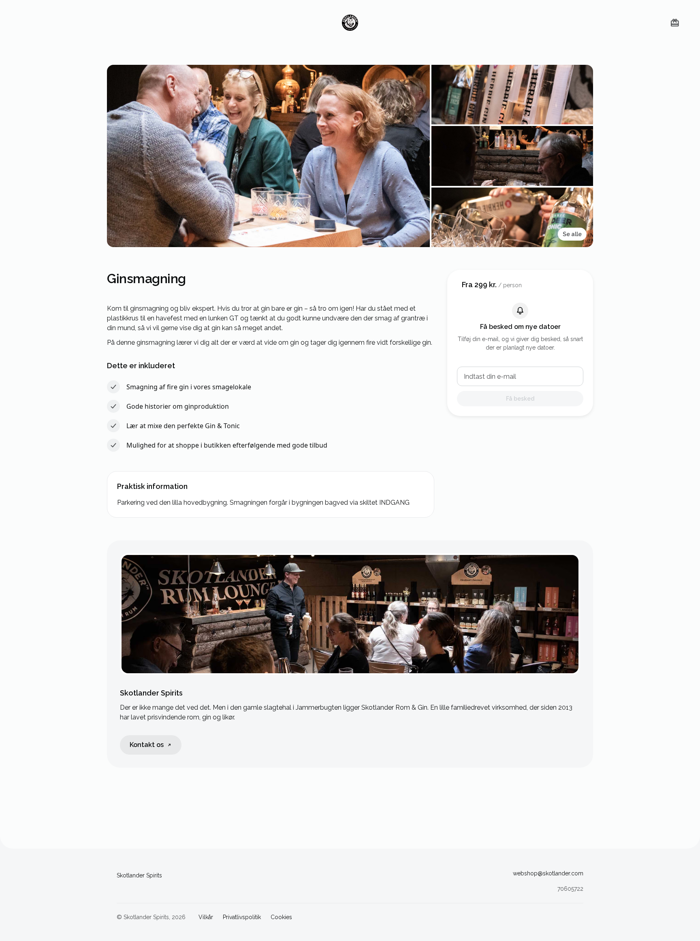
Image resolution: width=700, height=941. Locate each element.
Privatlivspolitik (242, 917)
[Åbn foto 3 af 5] (512, 156)
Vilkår (205, 917)
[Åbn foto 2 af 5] (512, 94)
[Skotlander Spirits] (350, 23)
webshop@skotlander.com (548, 873)
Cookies (281, 917)
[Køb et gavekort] (675, 23)
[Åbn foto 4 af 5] (512, 217)
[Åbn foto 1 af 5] (268, 156)
